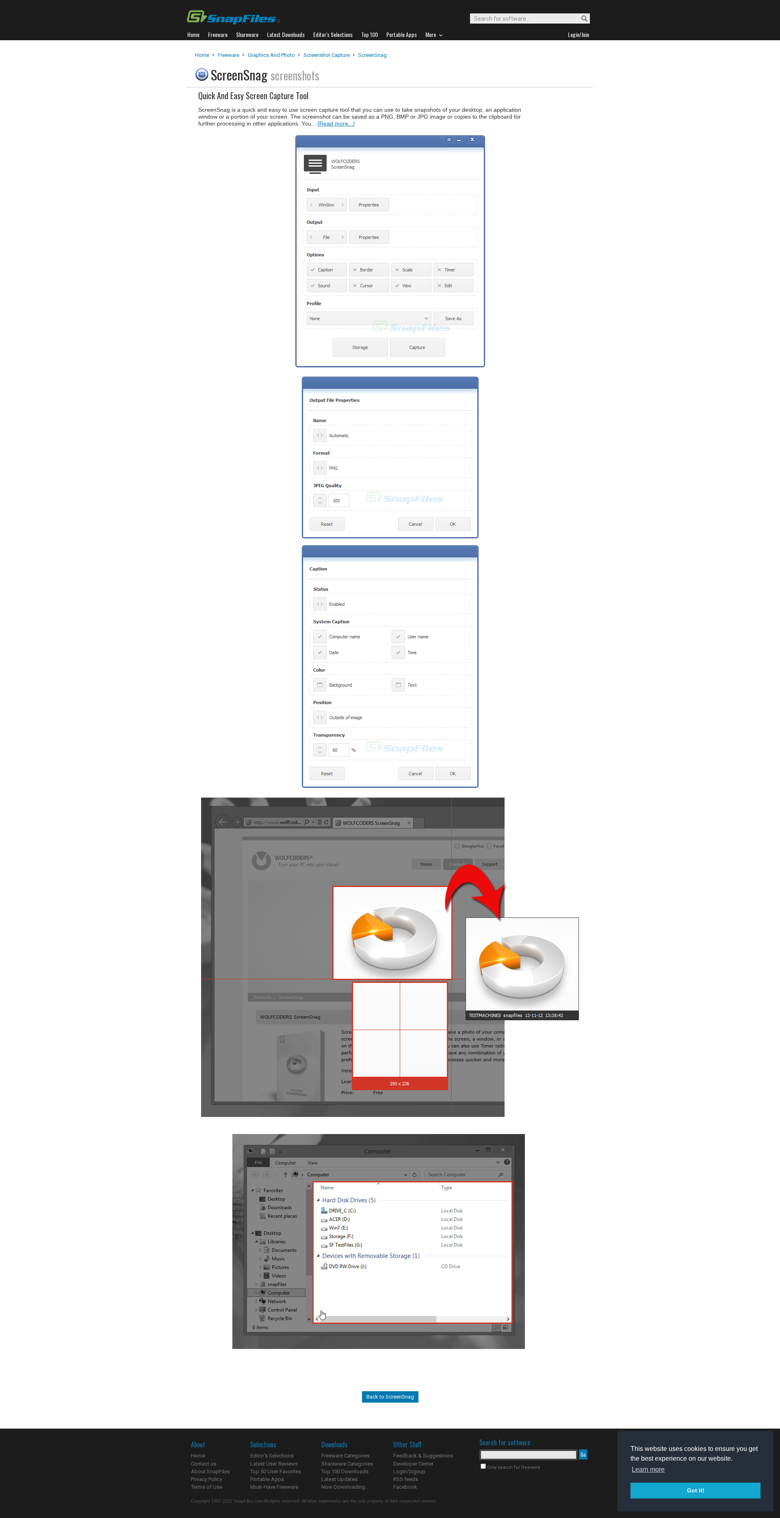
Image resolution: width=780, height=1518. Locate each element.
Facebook (405, 1487)
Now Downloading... (345, 1487)
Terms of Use (206, 1487)
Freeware (228, 55)
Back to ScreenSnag (390, 1397)
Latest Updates (339, 1479)
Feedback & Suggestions (423, 1456)
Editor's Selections (272, 1456)
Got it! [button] (695, 1490)
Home (202, 55)
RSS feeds (405, 1479)
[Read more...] (336, 123)
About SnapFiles (210, 1471)
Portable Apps (267, 1479)
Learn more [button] (648, 1469)
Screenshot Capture (326, 55)
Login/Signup (409, 1471)
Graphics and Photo (271, 55)
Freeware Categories (345, 1456)
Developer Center (413, 1464)
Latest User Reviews (274, 1464)
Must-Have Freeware (274, 1487)
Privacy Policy (206, 1479)
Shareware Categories (347, 1464)
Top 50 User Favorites (275, 1471)
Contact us (203, 1464)
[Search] (581, 18)
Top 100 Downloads (344, 1471)
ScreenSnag (372, 55)
